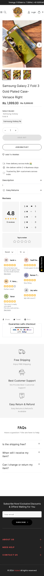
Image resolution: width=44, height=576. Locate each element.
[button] (30, 206)
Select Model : (10, 114)
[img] (11, 218)
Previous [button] (4, 45)
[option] (22, 44)
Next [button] (39, 45)
